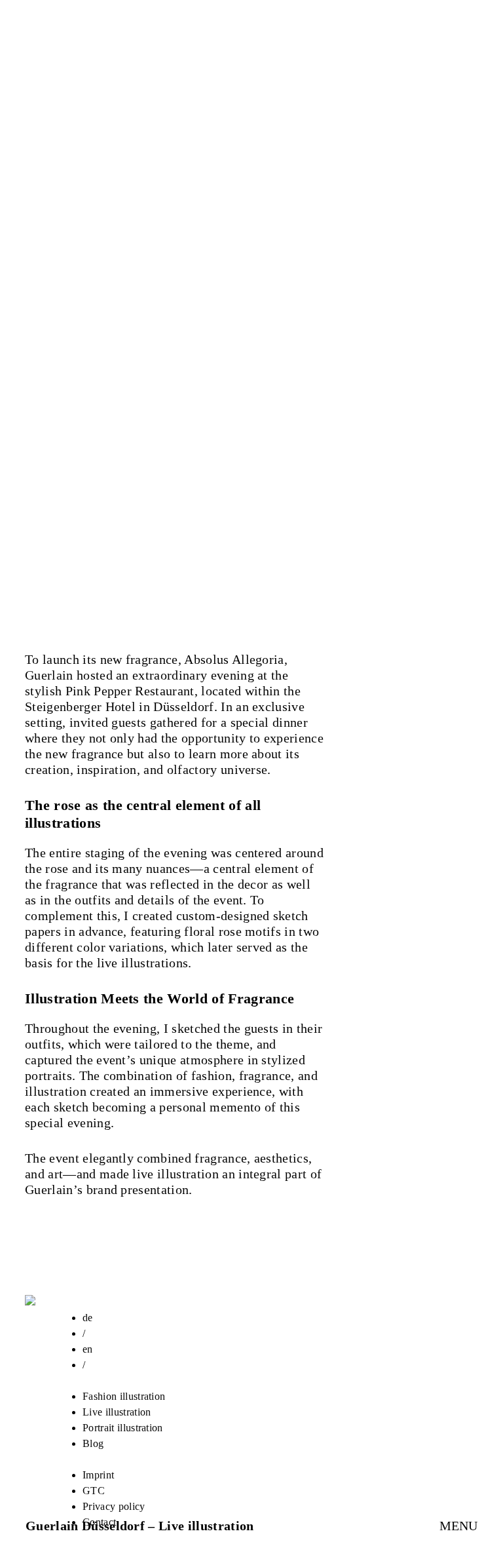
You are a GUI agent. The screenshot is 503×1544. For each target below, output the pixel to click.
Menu (458, 1525)
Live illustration (117, 1412)
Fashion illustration (124, 1396)
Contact (99, 1522)
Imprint (98, 1474)
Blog (93, 1443)
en (88, 1349)
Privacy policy (114, 1506)
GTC (94, 1490)
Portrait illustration (123, 1427)
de (88, 1317)
